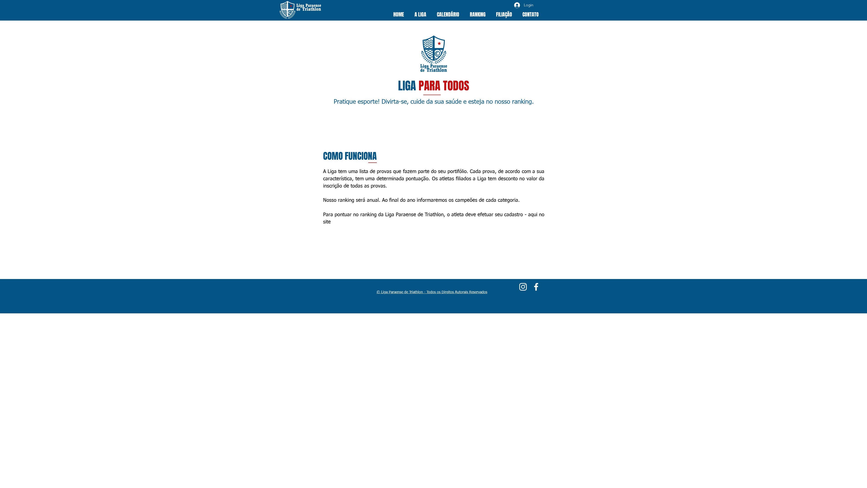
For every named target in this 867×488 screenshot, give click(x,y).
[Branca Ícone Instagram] (523, 287)
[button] (420, 14)
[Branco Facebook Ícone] (536, 287)
